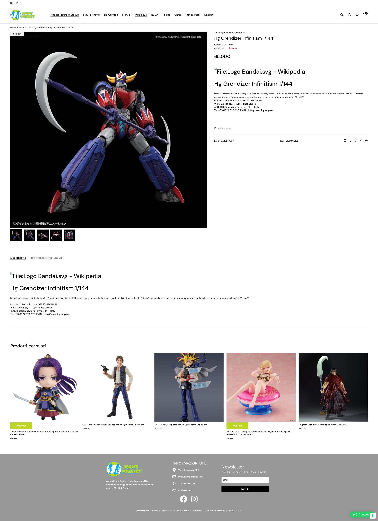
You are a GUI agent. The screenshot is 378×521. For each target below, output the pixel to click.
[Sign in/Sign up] (349, 15)
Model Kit (240, 33)
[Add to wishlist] (222, 128)
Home (13, 27)
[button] (362, 514)
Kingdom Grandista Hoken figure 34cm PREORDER (323, 424)
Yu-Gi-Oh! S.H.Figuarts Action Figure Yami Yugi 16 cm (180, 424)
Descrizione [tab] (18, 257)
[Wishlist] (357, 15)
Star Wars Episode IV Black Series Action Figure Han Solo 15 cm (113, 424)
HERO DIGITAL (236, 510)
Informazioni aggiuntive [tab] (46, 257)
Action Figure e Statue (37, 27)
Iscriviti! (245, 489)
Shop (21, 27)
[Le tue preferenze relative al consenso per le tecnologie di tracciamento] (373, 516)
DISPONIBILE (292, 141)
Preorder (21, 425)
